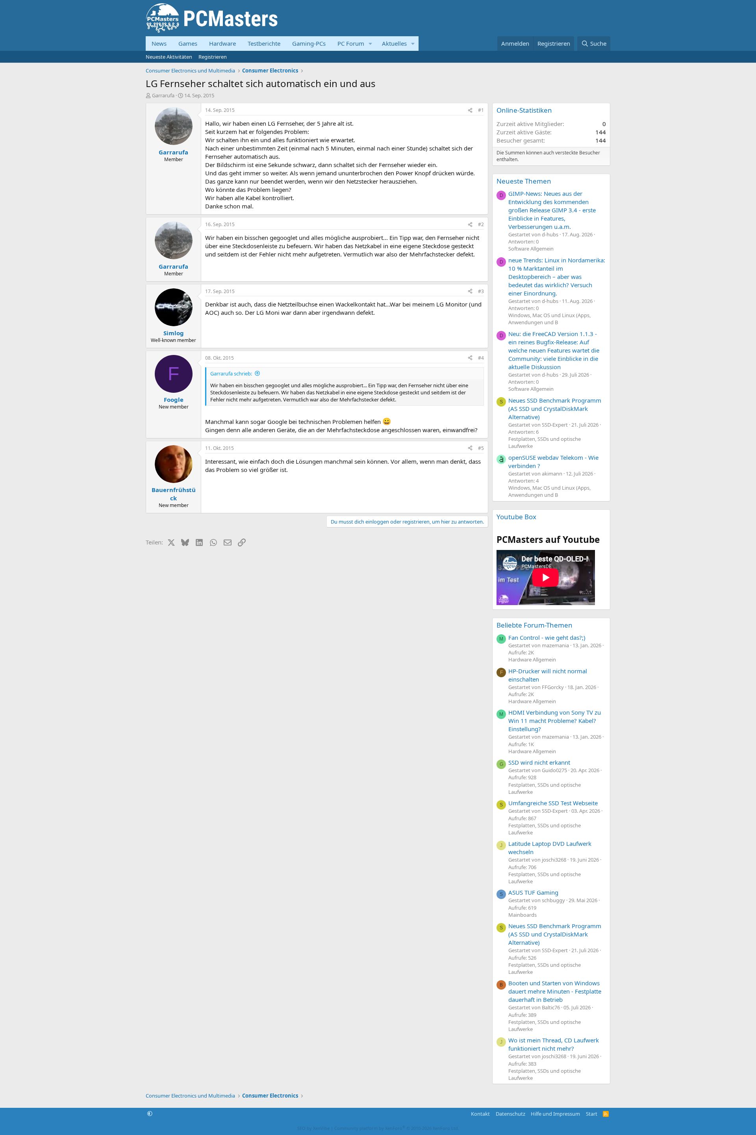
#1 (481, 110)
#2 (481, 224)
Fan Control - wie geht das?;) (547, 637)
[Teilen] (470, 110)
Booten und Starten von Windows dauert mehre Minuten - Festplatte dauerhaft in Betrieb (554, 991)
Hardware (222, 43)
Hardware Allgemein (532, 659)
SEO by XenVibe (313, 1128)
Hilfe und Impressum (555, 1113)
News (159, 43)
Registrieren (212, 56)
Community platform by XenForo (396, 1128)
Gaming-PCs (309, 43)
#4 (481, 358)
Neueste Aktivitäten (169, 56)
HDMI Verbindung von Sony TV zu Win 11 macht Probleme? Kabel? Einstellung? (554, 720)
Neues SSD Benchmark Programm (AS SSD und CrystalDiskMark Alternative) (554, 408)
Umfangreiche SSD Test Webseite (553, 803)
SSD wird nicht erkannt (539, 762)
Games (187, 43)
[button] (370, 43)
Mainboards (522, 914)
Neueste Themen (524, 181)
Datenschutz (510, 1113)
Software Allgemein (531, 248)
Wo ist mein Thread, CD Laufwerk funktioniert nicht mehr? (553, 1044)
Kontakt (480, 1113)
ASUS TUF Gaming (533, 892)
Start (591, 1113)
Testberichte (264, 43)
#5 (481, 448)
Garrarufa (163, 95)
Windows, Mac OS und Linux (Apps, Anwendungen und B (549, 319)
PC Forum (350, 43)
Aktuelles (394, 43)
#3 (481, 291)
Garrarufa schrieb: (231, 373)
